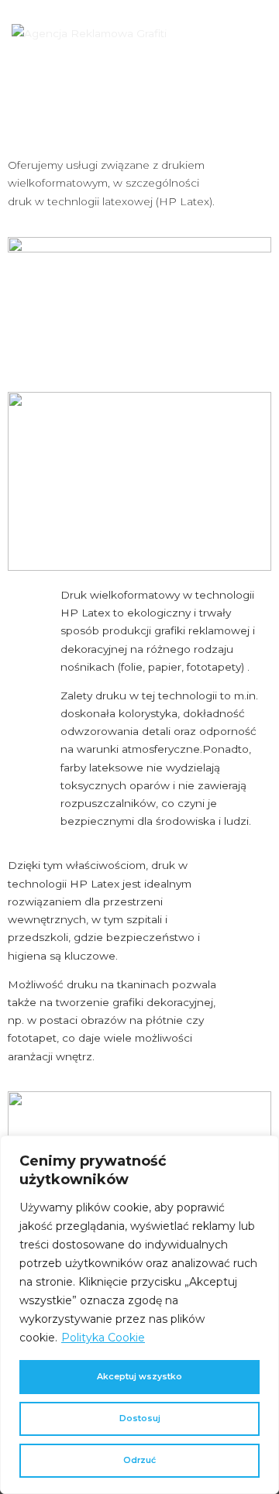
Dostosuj (139, 1418)
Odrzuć (139, 1460)
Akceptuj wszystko (139, 1377)
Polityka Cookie (103, 1338)
